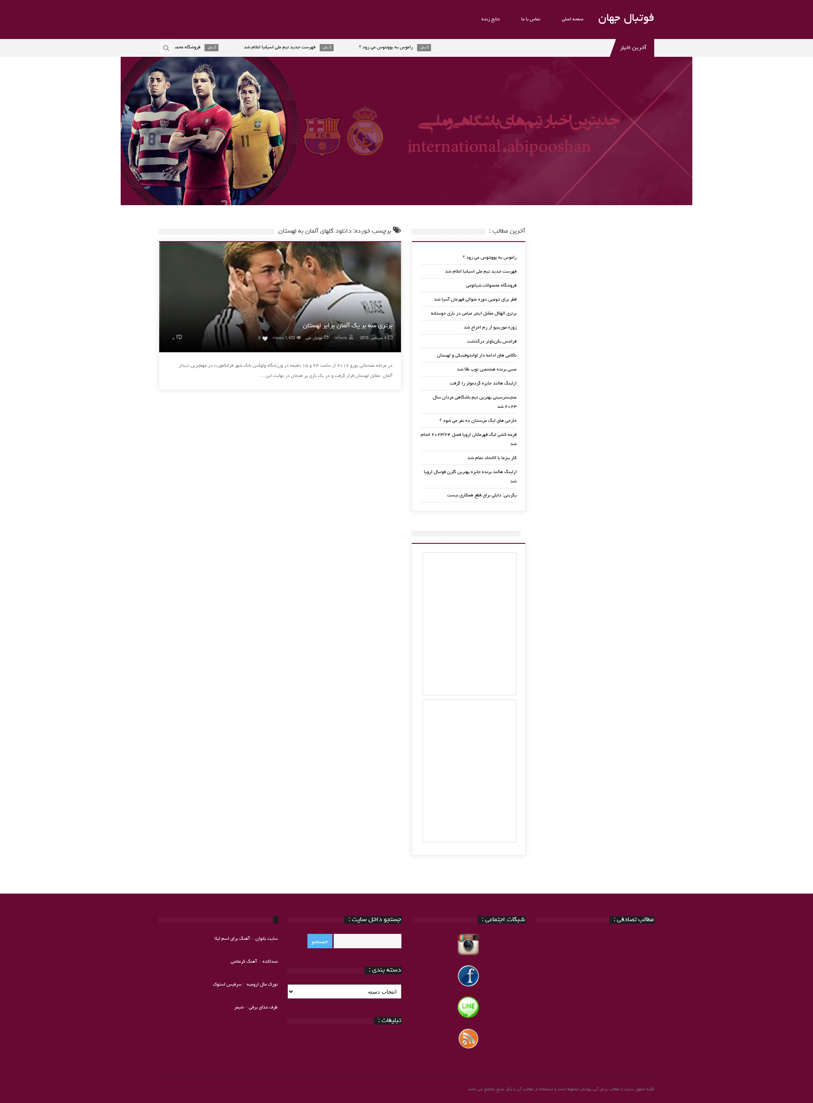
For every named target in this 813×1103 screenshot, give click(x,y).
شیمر (238, 1007)
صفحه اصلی (572, 19)
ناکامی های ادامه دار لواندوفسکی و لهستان (477, 355)
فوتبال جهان (626, 18)
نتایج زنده (490, 19)
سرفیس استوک (228, 984)
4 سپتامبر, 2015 (373, 338)
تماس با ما (530, 19)
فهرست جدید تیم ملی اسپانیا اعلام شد (481, 271)
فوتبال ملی (314, 338)
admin (341, 338)
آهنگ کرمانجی (244, 961)
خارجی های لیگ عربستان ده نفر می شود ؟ (478, 420)
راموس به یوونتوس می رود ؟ (490, 257)
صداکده (270, 961)
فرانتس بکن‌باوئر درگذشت (492, 341)
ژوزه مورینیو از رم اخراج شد (490, 327)
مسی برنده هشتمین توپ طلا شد (487, 369)
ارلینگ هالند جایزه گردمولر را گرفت (483, 383)
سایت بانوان (266, 938)
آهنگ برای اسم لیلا (232, 938)
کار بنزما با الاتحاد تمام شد (492, 458)
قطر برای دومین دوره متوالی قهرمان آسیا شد (475, 299)
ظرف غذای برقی (263, 1007)
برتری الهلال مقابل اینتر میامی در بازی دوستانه (474, 313)
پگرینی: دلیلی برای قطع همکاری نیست (482, 495)
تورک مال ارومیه (262, 984)
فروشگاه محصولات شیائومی (491, 285)
